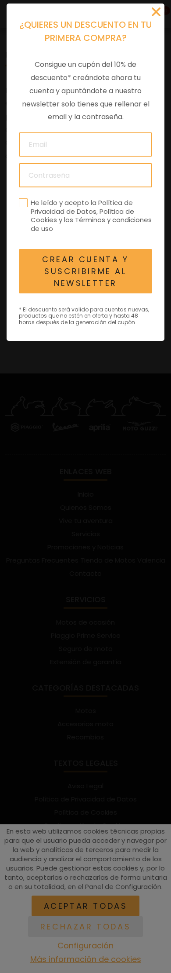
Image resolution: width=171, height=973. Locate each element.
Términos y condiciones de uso (91, 224)
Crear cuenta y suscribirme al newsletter (85, 271)
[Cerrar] (156, 11)
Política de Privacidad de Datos (82, 207)
